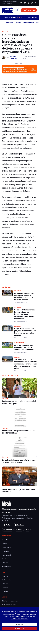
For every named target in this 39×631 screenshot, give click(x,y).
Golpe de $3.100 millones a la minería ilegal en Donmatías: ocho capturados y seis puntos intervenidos (24, 314)
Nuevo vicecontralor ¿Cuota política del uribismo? (18, 490)
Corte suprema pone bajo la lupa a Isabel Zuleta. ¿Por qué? (19, 402)
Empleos (5, 591)
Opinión (4, 559)
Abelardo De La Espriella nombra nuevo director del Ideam (18, 431)
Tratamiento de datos (9, 605)
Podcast (4, 563)
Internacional (6, 555)
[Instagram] (28, 2)
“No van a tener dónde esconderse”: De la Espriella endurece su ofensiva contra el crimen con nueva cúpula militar (25, 363)
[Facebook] (24, 2)
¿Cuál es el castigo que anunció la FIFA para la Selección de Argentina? (24, 347)
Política (18, 22)
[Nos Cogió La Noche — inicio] (7, 10)
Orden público (29, 22)
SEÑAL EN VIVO (29, 10)
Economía (5, 551)
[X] (35, 2)
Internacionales (20, 342)
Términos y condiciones (10, 601)
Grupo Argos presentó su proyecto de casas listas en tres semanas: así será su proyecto (25, 331)
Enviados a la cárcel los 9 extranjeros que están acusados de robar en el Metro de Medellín (24, 296)
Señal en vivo (6, 566)
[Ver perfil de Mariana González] (4, 57)
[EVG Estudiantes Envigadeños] (19, 69)
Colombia (9, 22)
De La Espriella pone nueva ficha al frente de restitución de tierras (19, 461)
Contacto (5, 587)
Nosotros (5, 576)
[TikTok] (31, 2)
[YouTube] (21, 2)
